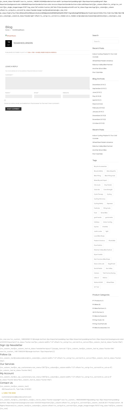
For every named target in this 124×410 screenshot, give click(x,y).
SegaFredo (111, 264)
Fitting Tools (97, 320)
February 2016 (98, 108)
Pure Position (98, 245)
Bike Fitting (97, 175)
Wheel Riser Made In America (46, 52)
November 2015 (98, 119)
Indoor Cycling (107, 222)
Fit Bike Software (99, 316)
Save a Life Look (99, 264)
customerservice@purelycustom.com (16, 397)
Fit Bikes (95, 304)
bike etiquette (111, 171)
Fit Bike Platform (98, 308)
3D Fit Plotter (97, 312)
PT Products (97, 300)
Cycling (109, 194)
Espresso (110, 203)
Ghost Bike (104, 213)
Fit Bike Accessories (100, 327)
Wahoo (105, 277)
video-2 (96, 277)
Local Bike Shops (99, 236)
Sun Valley (109, 268)
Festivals (97, 208)
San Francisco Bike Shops (102, 259)
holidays (96, 222)
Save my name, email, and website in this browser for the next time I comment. (31, 103)
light (107, 231)
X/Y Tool (96, 287)
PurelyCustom (114, 403)
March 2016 (97, 104)
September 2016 (99, 88)
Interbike (105, 226)
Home (7, 30)
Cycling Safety (98, 203)
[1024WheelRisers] (45, 35)
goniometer (109, 217)
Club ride (97, 189)
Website (66, 93)
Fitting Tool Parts (99, 324)
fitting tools (107, 208)
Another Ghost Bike (99, 68)
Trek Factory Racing (109, 273)
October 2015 (97, 123)
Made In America (99, 240)
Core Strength (108, 189)
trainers (96, 273)
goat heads (97, 217)
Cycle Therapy (98, 194)
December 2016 (98, 84)
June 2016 (96, 92)
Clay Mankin (108, 185)
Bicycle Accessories (100, 166)
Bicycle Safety (98, 171)
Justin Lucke (98, 231)
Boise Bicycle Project (100, 180)
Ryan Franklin (98, 254)
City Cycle (97, 185)
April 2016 (96, 100)
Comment (9, 75)
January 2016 (97, 111)
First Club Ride (98, 72)
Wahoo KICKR (98, 282)
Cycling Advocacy (99, 199)
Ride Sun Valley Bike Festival (102, 64)
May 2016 (96, 96)
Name (7, 93)
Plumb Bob (112, 240)
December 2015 (98, 115)
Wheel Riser (110, 282)
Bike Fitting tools (110, 175)
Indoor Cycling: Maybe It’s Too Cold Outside (105, 55)
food (95, 213)
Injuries (96, 226)
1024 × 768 (30, 52)
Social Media (98, 268)
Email (36, 93)
